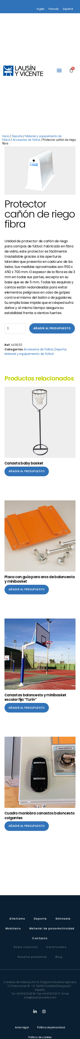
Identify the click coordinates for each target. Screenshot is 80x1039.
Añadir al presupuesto (52, 328)
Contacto (40, 938)
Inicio (5, 136)
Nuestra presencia (32, 957)
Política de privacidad (51, 1027)
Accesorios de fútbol (26, 139)
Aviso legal (22, 1027)
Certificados (56, 947)
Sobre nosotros (26, 947)
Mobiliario (13, 928)
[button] (59, 70)
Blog (59, 957)
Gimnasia (63, 918)
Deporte (17, 136)
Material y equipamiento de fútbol (29, 354)
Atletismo (17, 918)
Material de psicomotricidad (51, 928)
